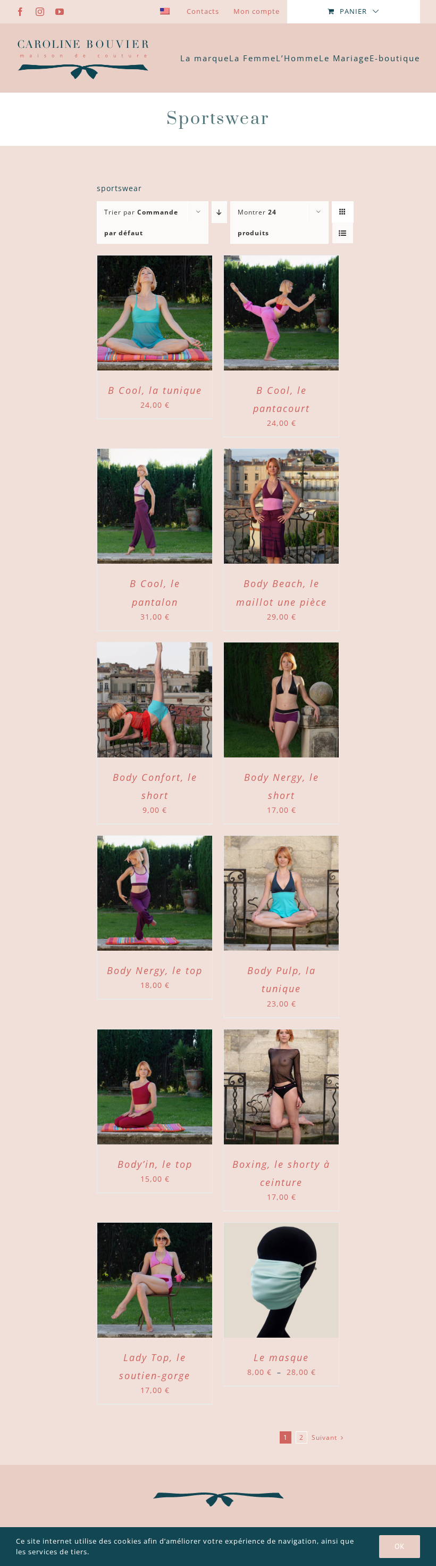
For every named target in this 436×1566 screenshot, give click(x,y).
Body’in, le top (155, 1164)
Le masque (281, 1357)
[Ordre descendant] (219, 212)
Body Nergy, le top (155, 970)
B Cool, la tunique (155, 390)
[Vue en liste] (342, 232)
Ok (400, 1546)
